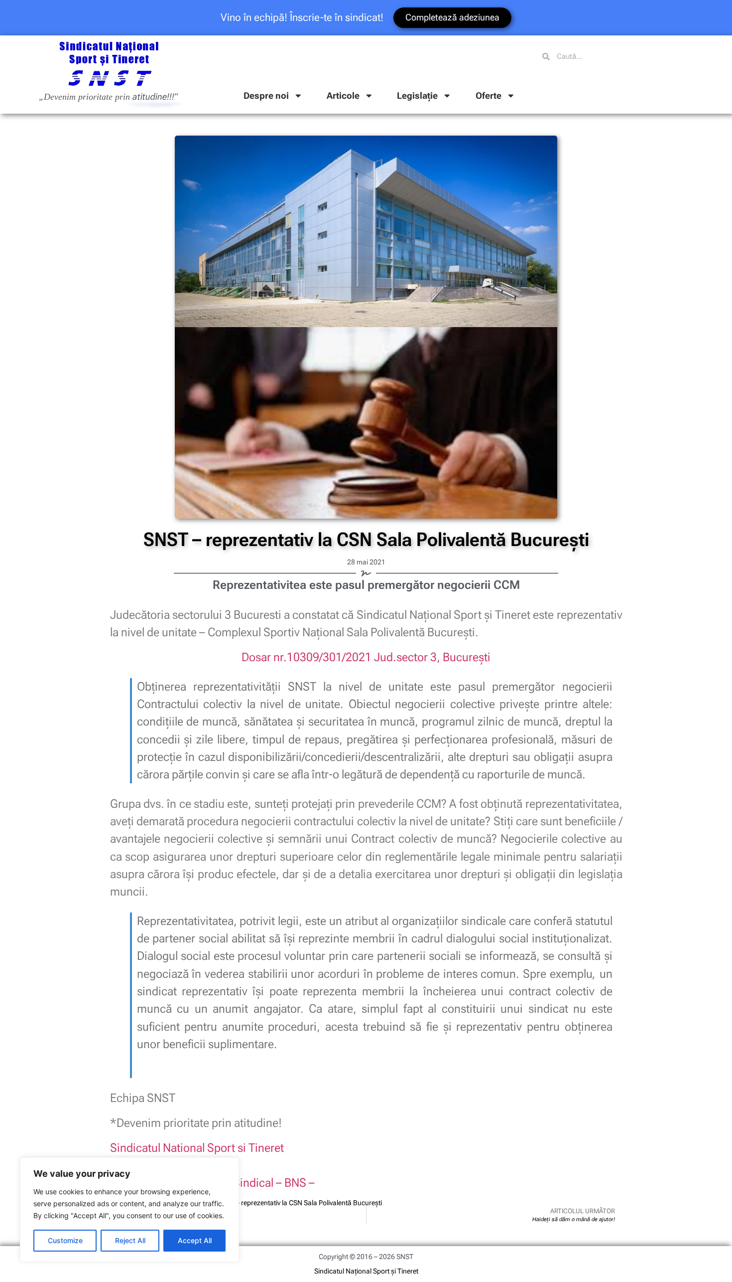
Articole (343, 96)
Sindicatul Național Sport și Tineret (366, 1271)
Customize (65, 1240)
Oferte (488, 96)
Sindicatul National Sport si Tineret (197, 1148)
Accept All (195, 1240)
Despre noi (266, 96)
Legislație (417, 96)
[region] (129, 1209)
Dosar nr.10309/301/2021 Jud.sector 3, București (366, 657)
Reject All (130, 1240)
